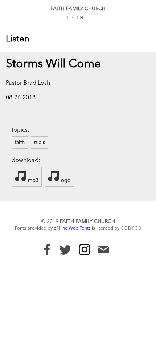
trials (39, 142)
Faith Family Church (78, 8)
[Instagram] (84, 249)
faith (20, 142)
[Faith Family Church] (47, 249)
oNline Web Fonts (72, 228)
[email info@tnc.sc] (103, 250)
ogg (65, 180)
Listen (75, 17)
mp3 (32, 180)
